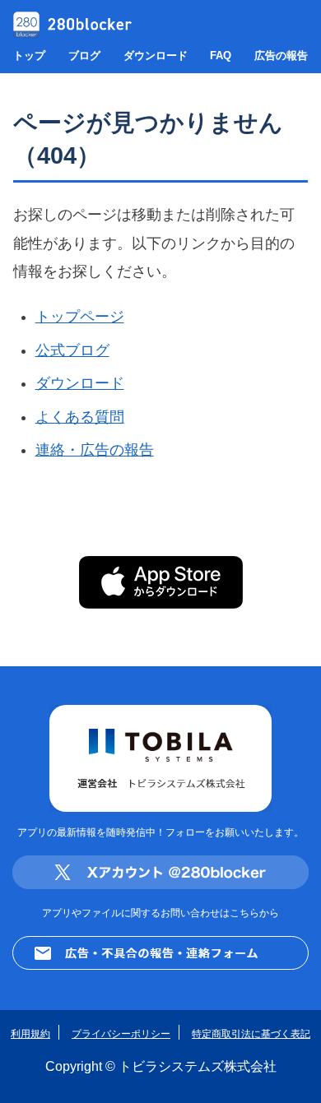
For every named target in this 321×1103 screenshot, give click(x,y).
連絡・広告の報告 (94, 450)
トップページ (79, 316)
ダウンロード (155, 55)
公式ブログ (72, 350)
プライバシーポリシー (121, 1033)
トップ (29, 55)
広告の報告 (281, 55)
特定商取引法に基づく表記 (251, 1033)
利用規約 (30, 1033)
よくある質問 (79, 417)
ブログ (84, 55)
